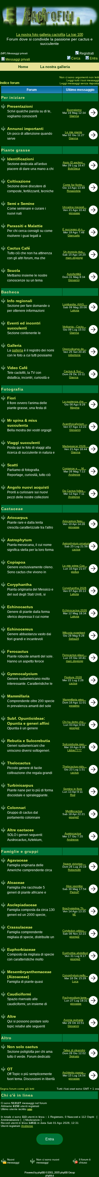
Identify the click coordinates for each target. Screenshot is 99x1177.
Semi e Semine (20, 203)
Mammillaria (18, 696)
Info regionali (19, 301)
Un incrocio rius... (74, 251)
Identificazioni (20, 159)
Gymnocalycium (22, 674)
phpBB (41, 1172)
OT (10, 1069)
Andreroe (74, 474)
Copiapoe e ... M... (74, 468)
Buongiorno (74, 109)
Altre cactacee (20, 830)
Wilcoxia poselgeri (73, 632)
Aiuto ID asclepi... (74, 162)
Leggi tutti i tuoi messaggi (83, 80)
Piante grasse (15, 150)
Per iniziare (13, 97)
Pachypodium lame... (75, 997)
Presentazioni (20, 106)
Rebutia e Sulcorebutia (28, 740)
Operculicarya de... (74, 348)
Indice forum (10, 83)
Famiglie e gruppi (19, 851)
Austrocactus (73, 833)
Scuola (13, 270)
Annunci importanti (25, 128)
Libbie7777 (74, 750)
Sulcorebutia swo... (74, 744)
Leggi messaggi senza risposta (79, 83)
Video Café (17, 368)
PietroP (74, 892)
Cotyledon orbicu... (74, 930)
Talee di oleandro (74, 1050)
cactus (76, 549)
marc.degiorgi (74, 257)
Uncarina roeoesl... (74, 207)
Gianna (74, 115)
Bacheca (10, 292)
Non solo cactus (22, 1047)
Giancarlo (74, 235)
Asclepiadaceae (22, 905)
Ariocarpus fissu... (73, 521)
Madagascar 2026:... (75, 446)
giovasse (74, 213)
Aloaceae (15, 882)
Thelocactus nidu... (74, 766)
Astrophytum (19, 540)
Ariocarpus (17, 517)
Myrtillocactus (73, 811)
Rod (72, 794)
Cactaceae (12, 509)
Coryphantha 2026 (74, 587)
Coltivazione (19, 181)
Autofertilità (74, 273)
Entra (94, 58)
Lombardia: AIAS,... (74, 304)
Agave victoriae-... (74, 863)
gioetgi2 (74, 727)
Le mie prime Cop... (74, 565)
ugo (29, 1109)
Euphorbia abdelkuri (75, 952)
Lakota (74, 310)
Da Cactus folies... (74, 490)
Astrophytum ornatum (76, 543)
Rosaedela (74, 190)
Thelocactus (19, 763)
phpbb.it (49, 1175)
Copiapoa (16, 562)
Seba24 (74, 638)
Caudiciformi (19, 994)
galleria (17, 350)
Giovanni (73, 280)
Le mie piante (73, 132)
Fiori (11, 398)
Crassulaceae (19, 927)
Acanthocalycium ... (74, 423)
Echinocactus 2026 (74, 610)
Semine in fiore (72, 788)
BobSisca (74, 168)
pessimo (74, 705)
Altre (11, 1016)
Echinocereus (20, 629)
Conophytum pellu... (75, 975)
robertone (74, 354)
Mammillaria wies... (74, 699)
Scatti (12, 465)
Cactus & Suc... (74, 371)
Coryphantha (19, 584)
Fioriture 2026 (73, 677)
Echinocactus (20, 607)
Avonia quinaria (73, 1019)
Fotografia (12, 389)
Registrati (86, 53)
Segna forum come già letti (17, 1088)
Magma (74, 407)
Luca (75, 981)
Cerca (75, 58)
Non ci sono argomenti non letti (79, 77)
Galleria (14, 345)
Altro (6, 1038)
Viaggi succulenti (23, 442)
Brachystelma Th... (74, 908)
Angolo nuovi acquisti (28, 487)
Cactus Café (18, 248)
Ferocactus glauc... (74, 654)
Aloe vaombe (74, 886)
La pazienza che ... (74, 401)
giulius (75, 571)
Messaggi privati (18, 59)
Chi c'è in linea (17, 1095)
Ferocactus (17, 651)
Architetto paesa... (74, 1072)
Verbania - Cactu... (74, 326)
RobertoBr (74, 869)
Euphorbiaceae (21, 949)
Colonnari (16, 807)
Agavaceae (17, 860)
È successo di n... (73, 229)
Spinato (74, 1056)
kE (74, 914)
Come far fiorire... (74, 184)
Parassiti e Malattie (25, 226)
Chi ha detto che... (74, 721)
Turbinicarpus (20, 785)
